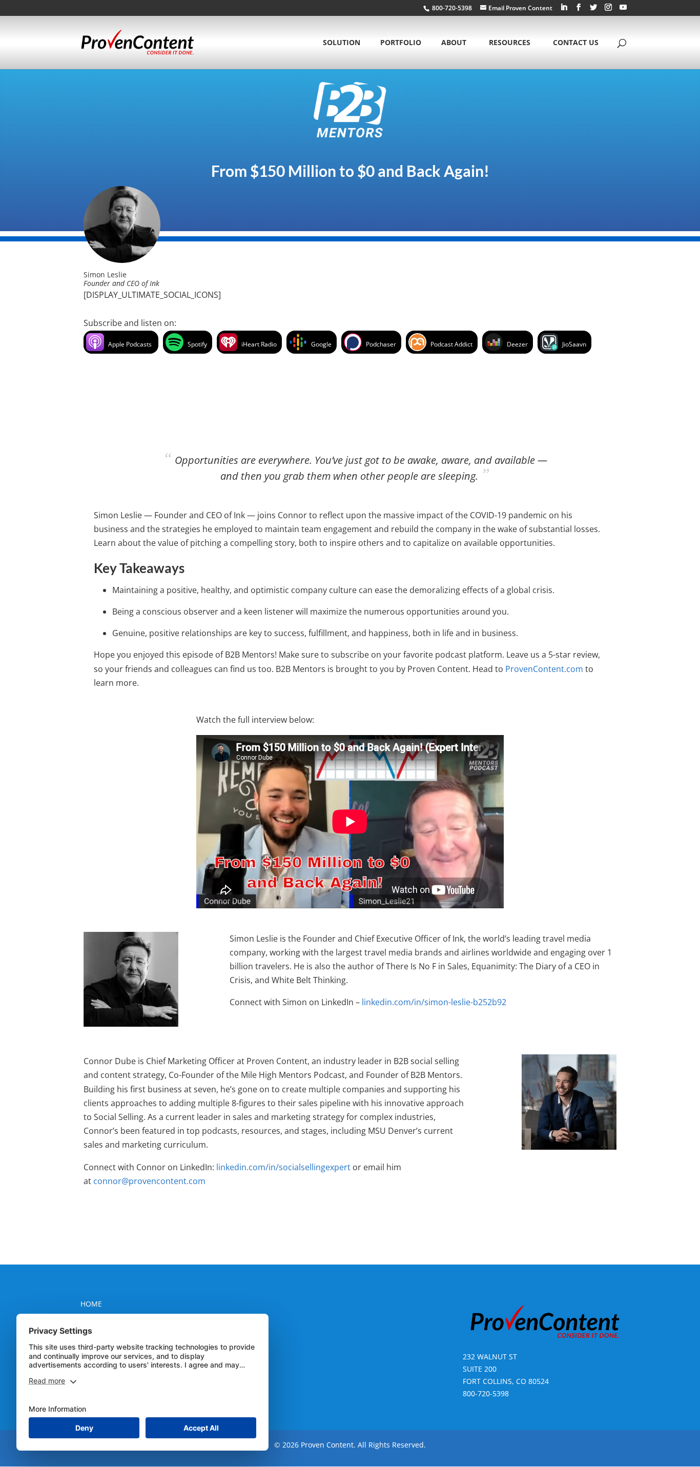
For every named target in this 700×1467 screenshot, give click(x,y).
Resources (509, 43)
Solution (341, 43)
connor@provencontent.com (149, 1181)
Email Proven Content (520, 8)
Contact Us (576, 43)
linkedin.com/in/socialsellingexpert (283, 1167)
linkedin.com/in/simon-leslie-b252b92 (434, 1002)
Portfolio (400, 43)
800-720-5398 (486, 1393)
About (453, 43)
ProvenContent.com (544, 669)
